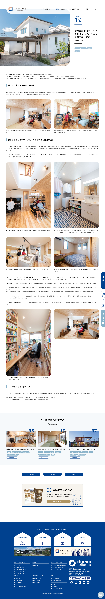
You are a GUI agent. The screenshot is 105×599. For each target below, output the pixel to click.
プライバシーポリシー (57, 588)
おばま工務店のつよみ (65, 9)
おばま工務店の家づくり (47, 9)
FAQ (91, 9)
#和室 (77, 51)
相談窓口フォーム (38, 578)
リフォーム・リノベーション (23, 571)
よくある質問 (55, 578)
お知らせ (54, 586)
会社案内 (74, 9)
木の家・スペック (20, 567)
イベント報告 (37, 582)
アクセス (18, 584)
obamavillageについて (21, 586)
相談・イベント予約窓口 (83, 9)
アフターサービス (20, 573)
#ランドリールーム (80, 48)
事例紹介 (56, 9)
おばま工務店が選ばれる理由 (59, 565)
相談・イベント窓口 (38, 575)
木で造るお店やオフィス (58, 567)
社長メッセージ (19, 580)
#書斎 (89, 48)
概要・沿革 (18, 578)
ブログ (94, 9)
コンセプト (18, 565)
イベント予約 (37, 580)
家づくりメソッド (56, 580)
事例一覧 (36, 565)
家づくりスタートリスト (21, 569)
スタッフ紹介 (19, 582)
